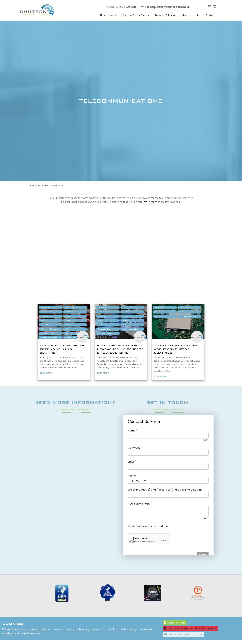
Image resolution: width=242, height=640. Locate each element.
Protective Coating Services (135, 15)
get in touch (150, 202)
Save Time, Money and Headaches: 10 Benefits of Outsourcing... (120, 349)
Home (103, 15)
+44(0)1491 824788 (123, 6)
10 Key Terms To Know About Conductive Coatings (175, 349)
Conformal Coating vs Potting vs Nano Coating (62, 349)
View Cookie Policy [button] (185, 634)
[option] (53, 593)
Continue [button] (176, 622)
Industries (185, 15)
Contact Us (211, 15)
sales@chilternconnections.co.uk (168, 6)
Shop (198, 15)
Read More (46, 373)
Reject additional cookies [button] (193, 628)
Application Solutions (165, 15)
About (113, 15)
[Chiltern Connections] (37, 10)
